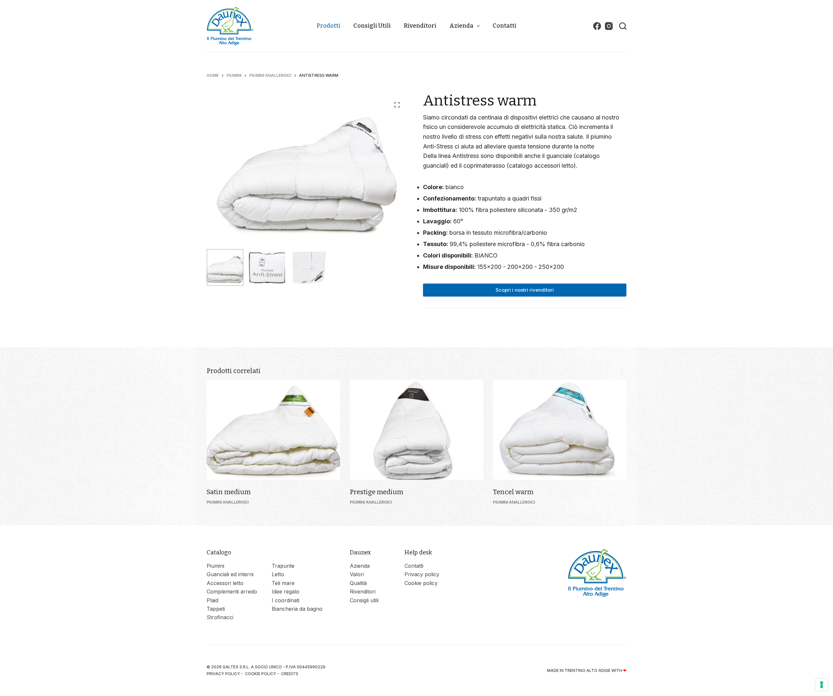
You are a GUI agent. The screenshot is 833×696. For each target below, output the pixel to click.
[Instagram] (609, 26)
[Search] (622, 26)
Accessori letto (225, 583)
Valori (357, 574)
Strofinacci (220, 617)
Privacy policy (421, 574)
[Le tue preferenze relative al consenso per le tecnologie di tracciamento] (821, 684)
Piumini (215, 566)
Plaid (212, 600)
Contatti (504, 25)
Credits (290, 673)
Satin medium (229, 492)
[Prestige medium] (416, 430)
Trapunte (283, 566)
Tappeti (216, 609)
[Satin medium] (273, 430)
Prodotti (328, 25)
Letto (278, 574)
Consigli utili (372, 25)
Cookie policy (421, 583)
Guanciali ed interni (230, 574)
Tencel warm (513, 492)
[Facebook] (597, 26)
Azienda (461, 25)
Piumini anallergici (228, 502)
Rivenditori (420, 25)
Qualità (358, 583)
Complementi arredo (232, 591)
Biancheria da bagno (297, 609)
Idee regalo (285, 591)
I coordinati (285, 600)
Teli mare (283, 583)
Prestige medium (376, 492)
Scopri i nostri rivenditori (525, 290)
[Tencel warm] (559, 430)
